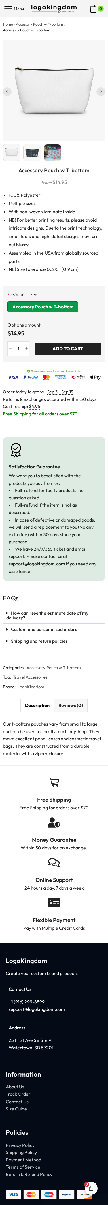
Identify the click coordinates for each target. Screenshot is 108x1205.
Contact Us (17, 1101)
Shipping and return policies (39, 641)
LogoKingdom (31, 687)
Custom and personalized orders (44, 629)
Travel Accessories (30, 677)
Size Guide (16, 1109)
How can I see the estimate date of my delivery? (47, 615)
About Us (15, 1086)
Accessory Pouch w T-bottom (39, 24)
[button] (7, 91)
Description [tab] (37, 705)
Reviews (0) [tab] (70, 705)
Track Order (18, 1094)
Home (8, 24)
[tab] (37, 705)
